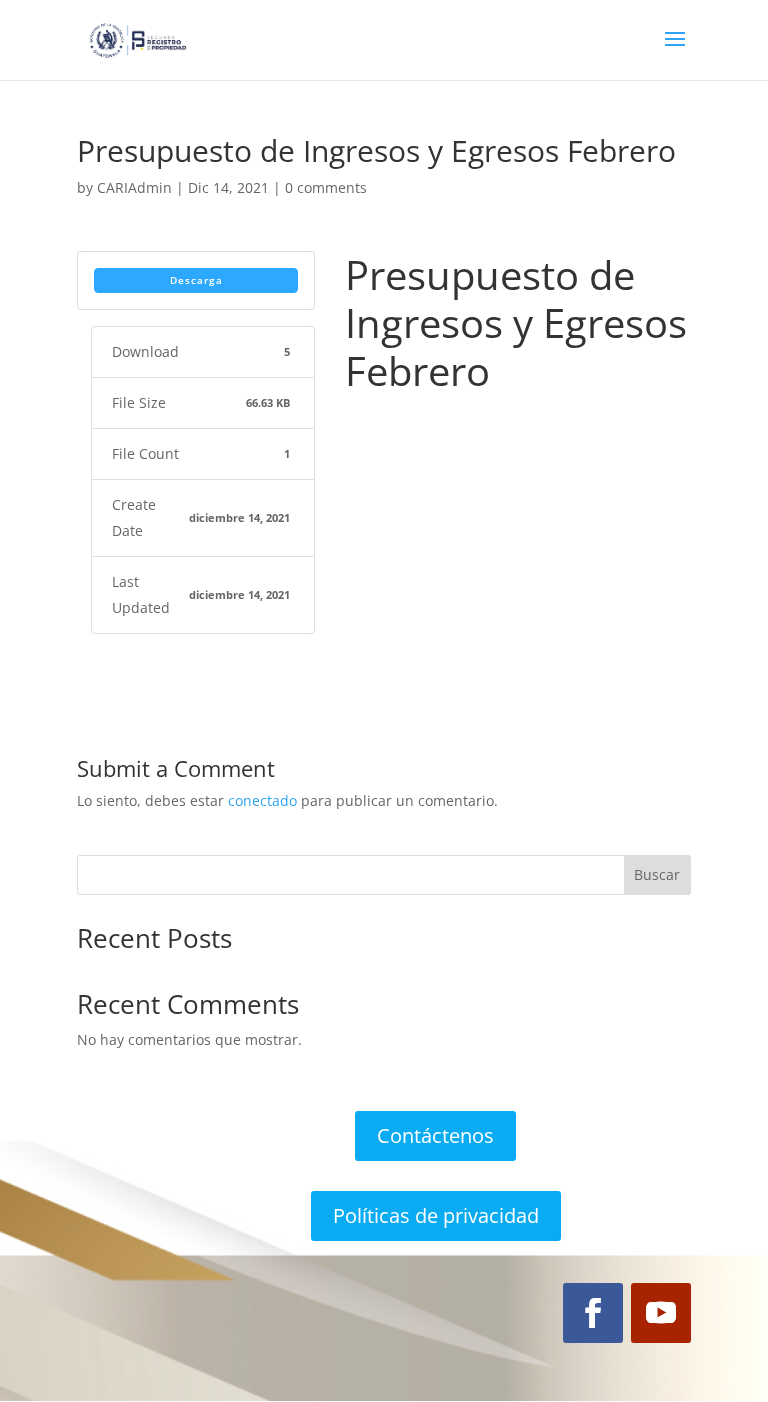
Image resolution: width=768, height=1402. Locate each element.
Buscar (657, 874)
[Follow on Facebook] (593, 1313)
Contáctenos (435, 1135)
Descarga (196, 280)
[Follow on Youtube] (661, 1313)
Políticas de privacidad (436, 1215)
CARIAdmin (134, 187)
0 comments (326, 187)
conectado (262, 800)
